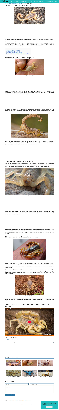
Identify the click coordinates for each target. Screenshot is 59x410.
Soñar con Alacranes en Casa (13, 339)
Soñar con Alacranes (15, 1)
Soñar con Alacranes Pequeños (11, 342)
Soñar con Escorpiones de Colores (51, 1)
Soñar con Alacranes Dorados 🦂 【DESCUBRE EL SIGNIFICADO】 (20, 400)
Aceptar (49, 406)
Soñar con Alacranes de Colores (37, 1)
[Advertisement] (29, 31)
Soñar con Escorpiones (25, 1)
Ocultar (13, 49)
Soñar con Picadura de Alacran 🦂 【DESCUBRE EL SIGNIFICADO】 (20, 405)
